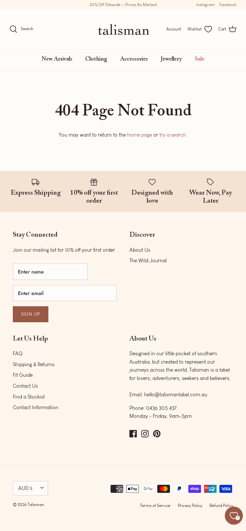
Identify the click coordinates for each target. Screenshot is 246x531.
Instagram (205, 4)
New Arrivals (57, 59)
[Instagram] (145, 433)
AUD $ (25, 488)
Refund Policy (221, 505)
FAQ (17, 353)
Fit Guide (23, 375)
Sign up (30, 314)
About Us (139, 250)
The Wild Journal (148, 260)
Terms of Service (155, 505)
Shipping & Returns (33, 364)
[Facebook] (133, 433)
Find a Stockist (29, 397)
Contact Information (35, 407)
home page (139, 135)
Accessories (134, 59)
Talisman (36, 504)
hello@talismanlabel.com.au (175, 395)
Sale (199, 59)
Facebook (227, 4)
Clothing (96, 59)
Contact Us (25, 386)
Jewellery (171, 59)
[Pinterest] (156, 433)
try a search (173, 135)
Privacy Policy (190, 505)
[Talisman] (123, 29)
